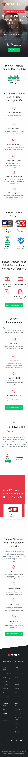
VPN (4, 692)
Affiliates (5, 709)
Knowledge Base (7, 716)
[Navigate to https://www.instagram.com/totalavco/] (16, 741)
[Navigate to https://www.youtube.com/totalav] (21, 741)
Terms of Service (19, 709)
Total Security (6, 678)
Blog (4, 730)
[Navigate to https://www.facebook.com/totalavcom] (7, 741)
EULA (16, 705)
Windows (17, 684)
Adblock (17, 669)
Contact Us (6, 726)
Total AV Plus (6, 669)
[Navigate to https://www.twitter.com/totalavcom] (11, 741)
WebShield (5, 688)
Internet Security (7, 673)
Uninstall (17, 723)
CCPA (16, 727)
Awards (5, 705)
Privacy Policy (18, 713)
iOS (15, 692)
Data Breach (6, 696)
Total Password (19, 673)
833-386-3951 (19, 661)
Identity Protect (19, 678)
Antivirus (5, 684)
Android (17, 696)
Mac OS (17, 688)
